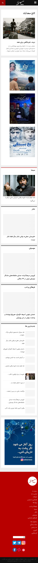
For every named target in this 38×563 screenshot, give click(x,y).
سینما (35, 509)
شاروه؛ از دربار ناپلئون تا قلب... (15, 374)
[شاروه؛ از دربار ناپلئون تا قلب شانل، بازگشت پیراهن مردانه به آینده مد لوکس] (30, 376)
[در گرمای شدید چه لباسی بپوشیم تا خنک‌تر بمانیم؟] (30, 359)
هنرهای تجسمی (32, 518)
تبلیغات (35, 497)
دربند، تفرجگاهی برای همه (26, 42)
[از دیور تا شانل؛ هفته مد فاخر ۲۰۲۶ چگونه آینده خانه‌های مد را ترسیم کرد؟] (30, 385)
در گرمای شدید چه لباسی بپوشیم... (14, 357)
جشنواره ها (34, 522)
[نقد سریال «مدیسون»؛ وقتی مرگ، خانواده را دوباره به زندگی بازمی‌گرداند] (30, 334)
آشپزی (35, 530)
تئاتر (36, 512)
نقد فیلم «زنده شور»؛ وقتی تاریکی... (14, 366)
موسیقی (34, 515)
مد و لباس (34, 527)
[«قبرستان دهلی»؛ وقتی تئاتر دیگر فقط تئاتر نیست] (19, 224)
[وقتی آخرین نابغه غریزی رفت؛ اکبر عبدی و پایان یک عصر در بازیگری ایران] (30, 410)
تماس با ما (34, 494)
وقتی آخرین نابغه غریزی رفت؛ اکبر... (14, 408)
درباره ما (34, 491)
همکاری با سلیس (32, 500)
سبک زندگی (33, 524)
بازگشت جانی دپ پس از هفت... (15, 391)
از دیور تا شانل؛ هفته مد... (17, 383)
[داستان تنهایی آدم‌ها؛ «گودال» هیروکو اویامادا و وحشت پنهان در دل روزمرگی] (19, 302)
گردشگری (34, 533)
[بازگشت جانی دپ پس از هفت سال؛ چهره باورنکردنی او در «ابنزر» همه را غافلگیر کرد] (30, 393)
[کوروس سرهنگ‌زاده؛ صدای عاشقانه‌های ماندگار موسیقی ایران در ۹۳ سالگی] (19, 263)
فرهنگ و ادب (33, 506)
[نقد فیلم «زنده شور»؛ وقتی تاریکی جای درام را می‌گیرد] (19, 185)
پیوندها (35, 502)
